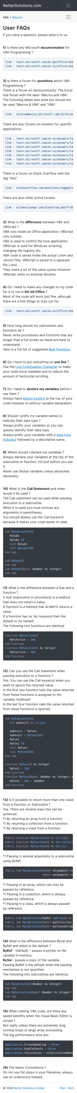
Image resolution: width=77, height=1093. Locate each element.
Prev (63, 1088)
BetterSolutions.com (22, 5)
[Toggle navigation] (68, 5)
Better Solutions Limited (29, 1088)
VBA (6, 17)
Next (71, 1088)
